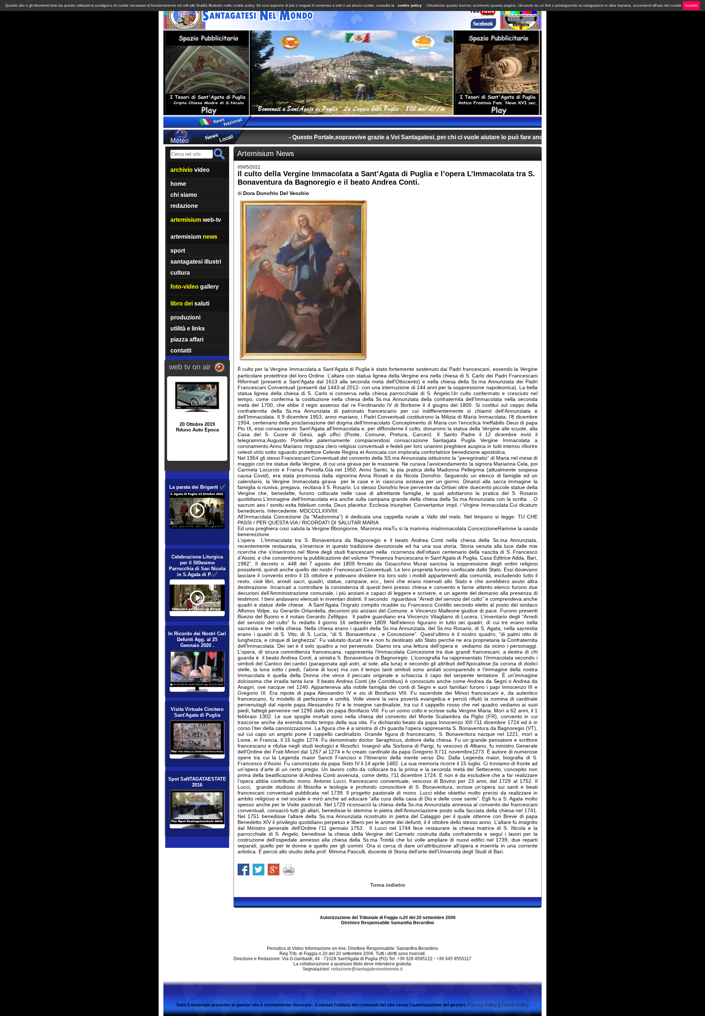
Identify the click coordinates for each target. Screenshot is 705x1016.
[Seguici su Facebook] (483, 27)
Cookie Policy (514, 1005)
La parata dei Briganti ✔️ (197, 487)
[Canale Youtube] (482, 16)
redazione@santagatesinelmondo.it (366, 969)
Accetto (691, 5)
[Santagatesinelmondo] (184, 28)
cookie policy (410, 5)
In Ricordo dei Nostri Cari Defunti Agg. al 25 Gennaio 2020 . (197, 639)
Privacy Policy (482, 1005)
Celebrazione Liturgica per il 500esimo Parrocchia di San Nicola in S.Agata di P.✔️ (197, 565)
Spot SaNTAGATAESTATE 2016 (197, 782)
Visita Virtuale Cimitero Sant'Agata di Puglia (197, 712)
